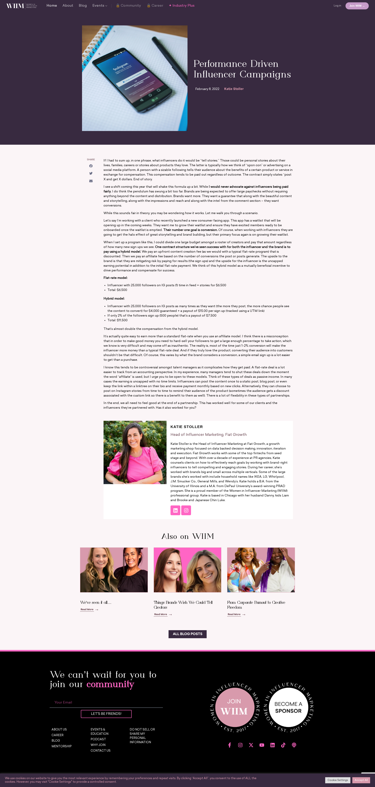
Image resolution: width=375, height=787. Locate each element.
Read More (87, 609)
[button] (91, 166)
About (67, 6)
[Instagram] (186, 510)
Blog (83, 6)
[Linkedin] (175, 510)
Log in (337, 5)
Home (51, 6)
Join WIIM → (357, 5)
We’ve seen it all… (95, 603)
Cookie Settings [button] (338, 780)
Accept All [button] (361, 780)
